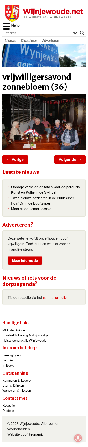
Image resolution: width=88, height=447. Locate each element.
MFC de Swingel (14, 330)
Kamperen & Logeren (17, 380)
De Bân (7, 360)
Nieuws (10, 40)
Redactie (8, 405)
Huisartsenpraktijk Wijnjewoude (24, 340)
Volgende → (70, 159)
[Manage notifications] (78, 438)
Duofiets (8, 410)
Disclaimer (29, 40)
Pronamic (36, 434)
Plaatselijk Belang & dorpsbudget (25, 335)
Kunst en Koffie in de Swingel (33, 192)
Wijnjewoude (44, 13)
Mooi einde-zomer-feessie (31, 208)
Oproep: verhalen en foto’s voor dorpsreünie (45, 186)
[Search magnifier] (82, 32)
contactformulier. (56, 297)
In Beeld (8, 365)
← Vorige (15, 159)
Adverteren (50, 40)
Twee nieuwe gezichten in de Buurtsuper (42, 197)
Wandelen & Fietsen (16, 390)
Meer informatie (25, 260)
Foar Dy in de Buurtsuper (30, 203)
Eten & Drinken (13, 385)
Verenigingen (11, 355)
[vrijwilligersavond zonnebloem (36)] (44, 122)
